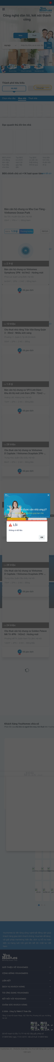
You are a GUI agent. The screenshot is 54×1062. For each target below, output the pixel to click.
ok (41, 537)
